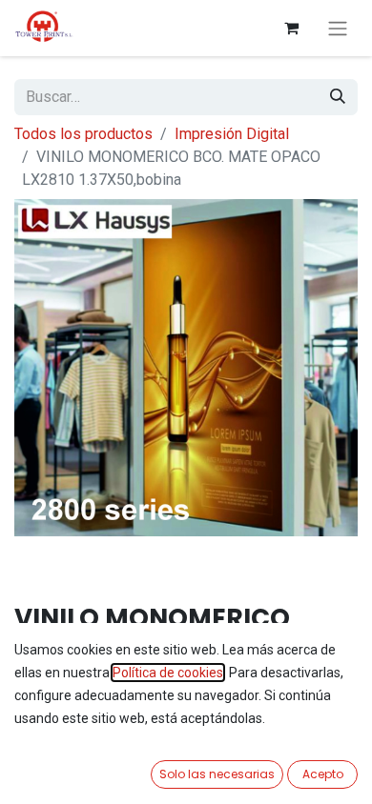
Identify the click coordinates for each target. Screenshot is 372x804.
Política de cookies (168, 672)
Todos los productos (83, 134)
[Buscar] (338, 97)
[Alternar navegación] (338, 28)
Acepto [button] (322, 774)
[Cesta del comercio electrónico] (291, 28)
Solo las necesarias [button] (217, 774)
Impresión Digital (232, 134)
